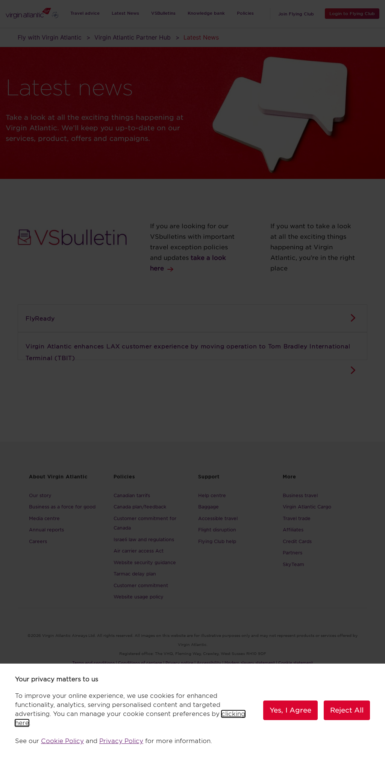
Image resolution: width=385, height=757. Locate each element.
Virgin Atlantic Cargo (307, 507)
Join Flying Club (296, 14)
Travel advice (85, 13)
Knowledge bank (206, 13)
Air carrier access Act (139, 551)
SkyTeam (293, 564)
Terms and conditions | (94, 662)
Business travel (300, 495)
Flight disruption (217, 530)
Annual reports (46, 530)
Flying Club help (217, 541)
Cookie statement (295, 662)
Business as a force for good (62, 507)
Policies (245, 13)
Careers (38, 541)
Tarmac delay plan (135, 574)
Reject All (347, 710)
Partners (292, 553)
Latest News (125, 13)
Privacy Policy (121, 741)
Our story (40, 495)
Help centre (212, 495)
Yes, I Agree (290, 710)
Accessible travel (218, 518)
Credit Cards (297, 541)
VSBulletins (163, 13)
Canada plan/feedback (140, 507)
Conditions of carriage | (141, 662)
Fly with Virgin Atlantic (50, 37)
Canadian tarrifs (132, 495)
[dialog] (192, 710)
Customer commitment (141, 585)
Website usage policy (139, 597)
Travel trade (297, 518)
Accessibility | (210, 662)
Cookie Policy (62, 741)
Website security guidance (145, 562)
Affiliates (293, 530)
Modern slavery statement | (250, 662)
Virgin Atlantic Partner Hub (132, 37)
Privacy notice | (180, 662)
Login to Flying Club (352, 13)
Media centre (44, 518)
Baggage (208, 507)
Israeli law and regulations (144, 539)
